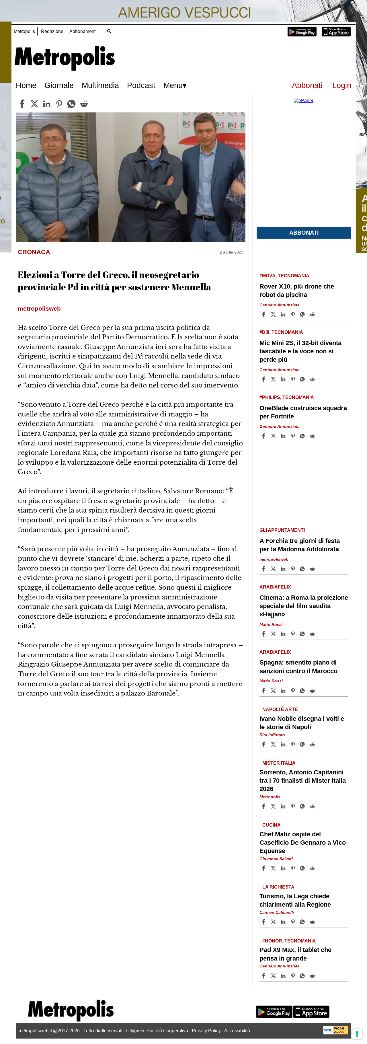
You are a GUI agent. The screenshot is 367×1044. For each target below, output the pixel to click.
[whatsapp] (71, 104)
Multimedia (100, 85)
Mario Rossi (271, 624)
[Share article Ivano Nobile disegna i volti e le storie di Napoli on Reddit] (313, 744)
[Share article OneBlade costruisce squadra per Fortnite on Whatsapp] (303, 436)
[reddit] (84, 104)
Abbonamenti (83, 31)
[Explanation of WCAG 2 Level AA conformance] (335, 1033)
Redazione (52, 31)
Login (341, 85)
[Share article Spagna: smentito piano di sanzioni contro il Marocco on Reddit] (313, 691)
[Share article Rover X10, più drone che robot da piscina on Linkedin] (283, 314)
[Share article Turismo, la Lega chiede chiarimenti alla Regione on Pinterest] (293, 922)
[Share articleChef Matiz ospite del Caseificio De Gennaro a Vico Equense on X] (274, 868)
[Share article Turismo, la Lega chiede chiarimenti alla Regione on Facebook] (264, 922)
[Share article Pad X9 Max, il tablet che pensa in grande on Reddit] (313, 976)
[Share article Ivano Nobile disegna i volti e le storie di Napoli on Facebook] (264, 744)
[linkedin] (46, 104)
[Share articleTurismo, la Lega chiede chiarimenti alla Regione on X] (274, 922)
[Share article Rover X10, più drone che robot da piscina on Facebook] (264, 314)
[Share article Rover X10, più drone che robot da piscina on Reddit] (313, 314)
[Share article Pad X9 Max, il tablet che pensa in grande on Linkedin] (283, 976)
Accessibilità (237, 1030)
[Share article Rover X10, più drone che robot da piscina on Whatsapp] (303, 314)
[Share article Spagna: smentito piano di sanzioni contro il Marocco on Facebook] (264, 691)
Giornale (59, 85)
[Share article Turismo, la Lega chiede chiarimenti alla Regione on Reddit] (313, 922)
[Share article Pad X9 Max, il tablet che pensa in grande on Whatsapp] (303, 976)
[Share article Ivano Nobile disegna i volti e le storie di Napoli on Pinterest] (293, 744)
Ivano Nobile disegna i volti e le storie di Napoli (301, 722)
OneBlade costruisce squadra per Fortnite (303, 412)
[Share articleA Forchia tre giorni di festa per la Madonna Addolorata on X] (274, 569)
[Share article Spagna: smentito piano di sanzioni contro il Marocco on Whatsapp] (303, 691)
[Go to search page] (109, 31)
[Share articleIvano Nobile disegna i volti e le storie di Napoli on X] (274, 744)
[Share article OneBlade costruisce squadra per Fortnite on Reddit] (313, 436)
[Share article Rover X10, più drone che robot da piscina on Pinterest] (293, 314)
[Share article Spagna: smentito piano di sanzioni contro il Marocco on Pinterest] (293, 691)
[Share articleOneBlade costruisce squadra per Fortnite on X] (274, 436)
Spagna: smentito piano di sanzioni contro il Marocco (298, 666)
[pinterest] (59, 104)
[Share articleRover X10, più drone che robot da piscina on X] (274, 314)
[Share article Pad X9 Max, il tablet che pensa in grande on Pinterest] (293, 976)
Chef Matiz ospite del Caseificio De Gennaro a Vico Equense (302, 842)
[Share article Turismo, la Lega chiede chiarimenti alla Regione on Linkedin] (283, 922)
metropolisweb (273, 559)
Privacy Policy (206, 1030)
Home (26, 85)
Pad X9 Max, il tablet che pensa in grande (295, 954)
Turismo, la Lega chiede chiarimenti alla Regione (295, 900)
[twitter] (34, 104)
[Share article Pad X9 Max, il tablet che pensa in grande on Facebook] (264, 976)
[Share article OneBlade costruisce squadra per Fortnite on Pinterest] (293, 436)
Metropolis (24, 31)
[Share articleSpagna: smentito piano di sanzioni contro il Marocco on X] (274, 691)
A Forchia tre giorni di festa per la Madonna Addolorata (299, 545)
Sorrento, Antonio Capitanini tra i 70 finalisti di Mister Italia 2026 (302, 780)
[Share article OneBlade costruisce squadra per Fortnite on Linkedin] (283, 436)
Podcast (141, 85)
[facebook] (22, 104)
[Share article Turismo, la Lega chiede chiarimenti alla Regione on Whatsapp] (303, 922)
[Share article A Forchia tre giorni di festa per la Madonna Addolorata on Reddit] (313, 569)
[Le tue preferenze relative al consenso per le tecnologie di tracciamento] (357, 1034)
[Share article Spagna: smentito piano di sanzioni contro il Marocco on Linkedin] (283, 691)
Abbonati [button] (304, 232)
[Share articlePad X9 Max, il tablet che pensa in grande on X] (274, 976)
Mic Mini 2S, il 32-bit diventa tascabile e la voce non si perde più (300, 351)
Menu (173, 85)
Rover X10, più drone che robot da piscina (296, 290)
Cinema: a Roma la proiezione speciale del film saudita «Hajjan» (303, 606)
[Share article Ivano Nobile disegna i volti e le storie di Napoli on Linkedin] (283, 744)
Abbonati (307, 85)
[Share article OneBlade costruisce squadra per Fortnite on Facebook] (264, 436)
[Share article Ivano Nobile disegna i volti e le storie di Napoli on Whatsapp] (303, 744)
